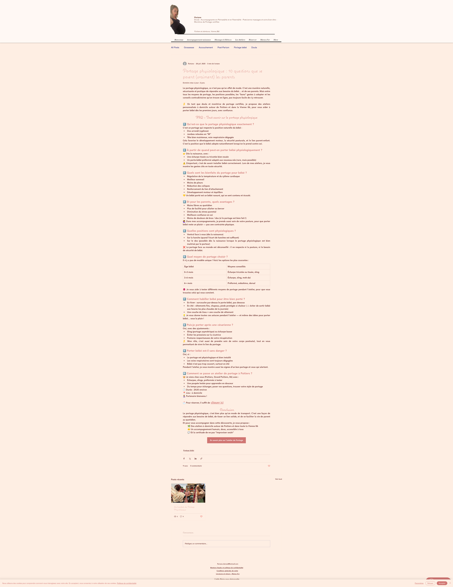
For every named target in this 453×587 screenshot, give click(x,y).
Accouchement (206, 47)
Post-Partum (223, 47)
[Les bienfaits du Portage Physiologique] (188, 493)
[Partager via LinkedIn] (195, 458)
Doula (254, 47)
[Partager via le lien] (201, 458)
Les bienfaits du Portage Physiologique (184, 508)
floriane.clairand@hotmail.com (227, 564)
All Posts (175, 47)
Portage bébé (240, 47)
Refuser (430, 583)
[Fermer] (450, 583)
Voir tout (278, 479)
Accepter (442, 583)
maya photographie (232, 579)
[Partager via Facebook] (184, 458)
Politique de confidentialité (126, 583)
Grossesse (189, 47)
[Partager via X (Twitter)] (190, 458)
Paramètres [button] (419, 583)
